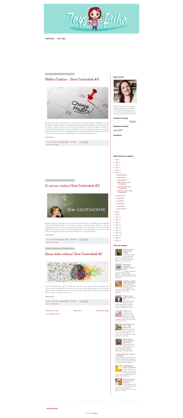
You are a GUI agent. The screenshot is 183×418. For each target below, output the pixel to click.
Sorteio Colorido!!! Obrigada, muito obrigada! (128, 251)
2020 (117, 173)
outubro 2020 (121, 177)
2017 (117, 217)
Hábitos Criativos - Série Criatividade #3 (72, 79)
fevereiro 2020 (121, 209)
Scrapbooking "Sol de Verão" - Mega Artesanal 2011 (129, 325)
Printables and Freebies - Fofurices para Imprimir (125, 355)
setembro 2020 (121, 180)
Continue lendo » (49, 137)
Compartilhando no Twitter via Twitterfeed (129, 366)
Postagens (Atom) (55, 314)
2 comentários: (73, 142)
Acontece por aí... (128, 311)
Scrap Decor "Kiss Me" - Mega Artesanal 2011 (129, 282)
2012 (117, 230)
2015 (117, 222)
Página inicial (49, 38)
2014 (117, 225)
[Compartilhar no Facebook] (86, 142)
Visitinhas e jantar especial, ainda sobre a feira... (129, 297)
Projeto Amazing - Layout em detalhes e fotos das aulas (128, 340)
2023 (117, 165)
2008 (117, 240)
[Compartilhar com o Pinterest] (87, 142)
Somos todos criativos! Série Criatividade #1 (73, 254)
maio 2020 (120, 201)
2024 (117, 162)
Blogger (95, 413)
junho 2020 (120, 198)
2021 (117, 170)
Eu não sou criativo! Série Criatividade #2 (72, 185)
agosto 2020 (120, 196)
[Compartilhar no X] (84, 142)
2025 (117, 159)
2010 (117, 235)
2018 (117, 214)
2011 (117, 233)
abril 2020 (120, 203)
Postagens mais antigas (103, 310)
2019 (117, 212)
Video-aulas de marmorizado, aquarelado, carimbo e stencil (129, 267)
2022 (117, 167)
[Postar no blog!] (82, 142)
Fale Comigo (61, 38)
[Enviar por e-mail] (80, 142)
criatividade (55, 144)
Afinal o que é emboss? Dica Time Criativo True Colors (129, 380)
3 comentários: (73, 239)
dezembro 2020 (121, 175)
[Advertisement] (91, 56)
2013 (117, 227)
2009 (117, 238)
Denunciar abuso (52, 408)
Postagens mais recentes (52, 310)
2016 (117, 220)
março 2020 (120, 206)
